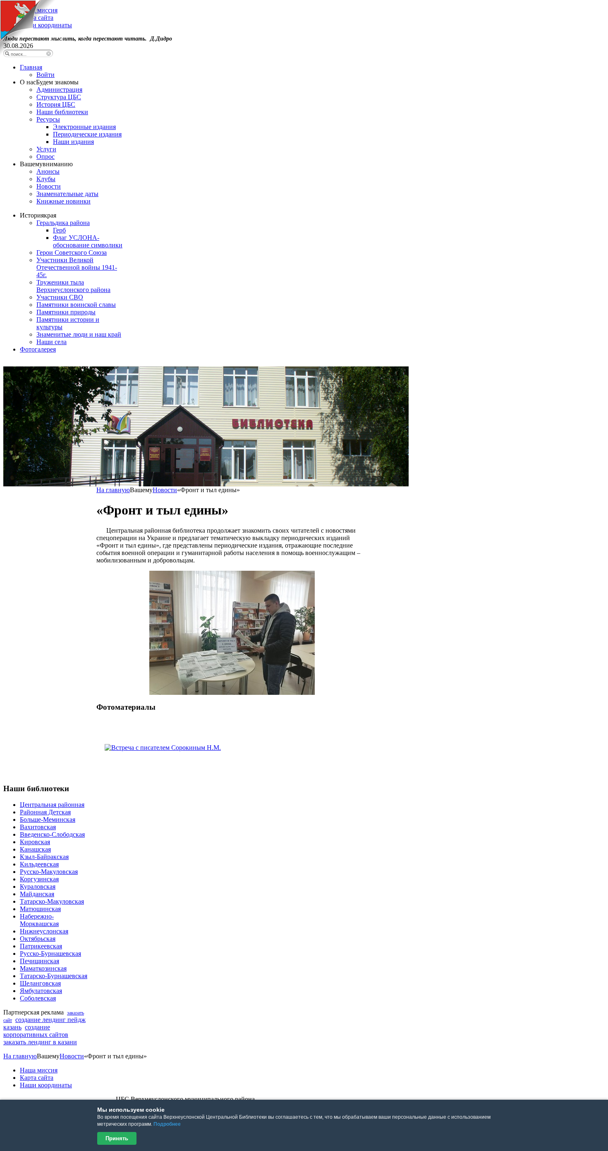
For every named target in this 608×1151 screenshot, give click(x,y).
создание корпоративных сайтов (35, 1031)
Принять (116, 1138)
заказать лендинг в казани (40, 1042)
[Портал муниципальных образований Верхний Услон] (28, 53)
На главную (113, 489)
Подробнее (167, 1124)
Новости (165, 489)
